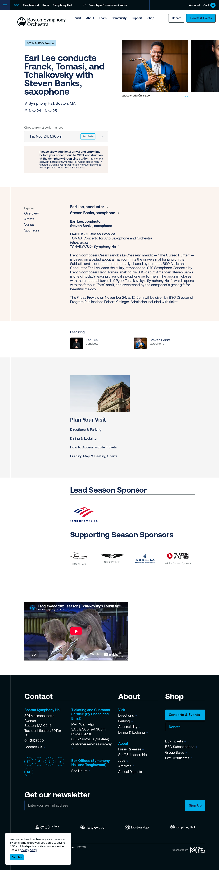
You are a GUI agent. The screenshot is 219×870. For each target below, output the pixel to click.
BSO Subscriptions (179, 747)
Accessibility (127, 727)
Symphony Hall (62, 5)
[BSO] (47, 827)
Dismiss (17, 857)
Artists (29, 219)
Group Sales (174, 752)
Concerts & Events (184, 715)
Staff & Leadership (132, 755)
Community (119, 18)
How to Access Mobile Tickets (93, 447)
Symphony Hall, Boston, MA (52, 103)
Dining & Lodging (83, 438)
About (90, 18)
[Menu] (5, 5)
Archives (124, 766)
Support (137, 18)
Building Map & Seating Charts (93, 456)
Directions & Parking (85, 429)
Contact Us (33, 747)
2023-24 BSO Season (40, 43)
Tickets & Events (201, 18)
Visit (78, 18)
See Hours (79, 771)
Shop (151, 18)
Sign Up (195, 805)
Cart (208, 5)
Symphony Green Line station (68, 158)
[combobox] (66, 136)
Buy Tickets (174, 741)
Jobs (121, 760)
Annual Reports (130, 772)
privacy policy (28, 849)
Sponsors (31, 230)
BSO (16, 5)
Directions (126, 715)
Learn (102, 18)
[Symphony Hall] (182, 827)
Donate (176, 18)
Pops (45, 5)
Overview (31, 213)
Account (194, 5)
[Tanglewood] (92, 827)
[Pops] (137, 827)
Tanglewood (31, 5)
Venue (29, 224)
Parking (124, 721)
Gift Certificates (177, 758)
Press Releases (129, 749)
